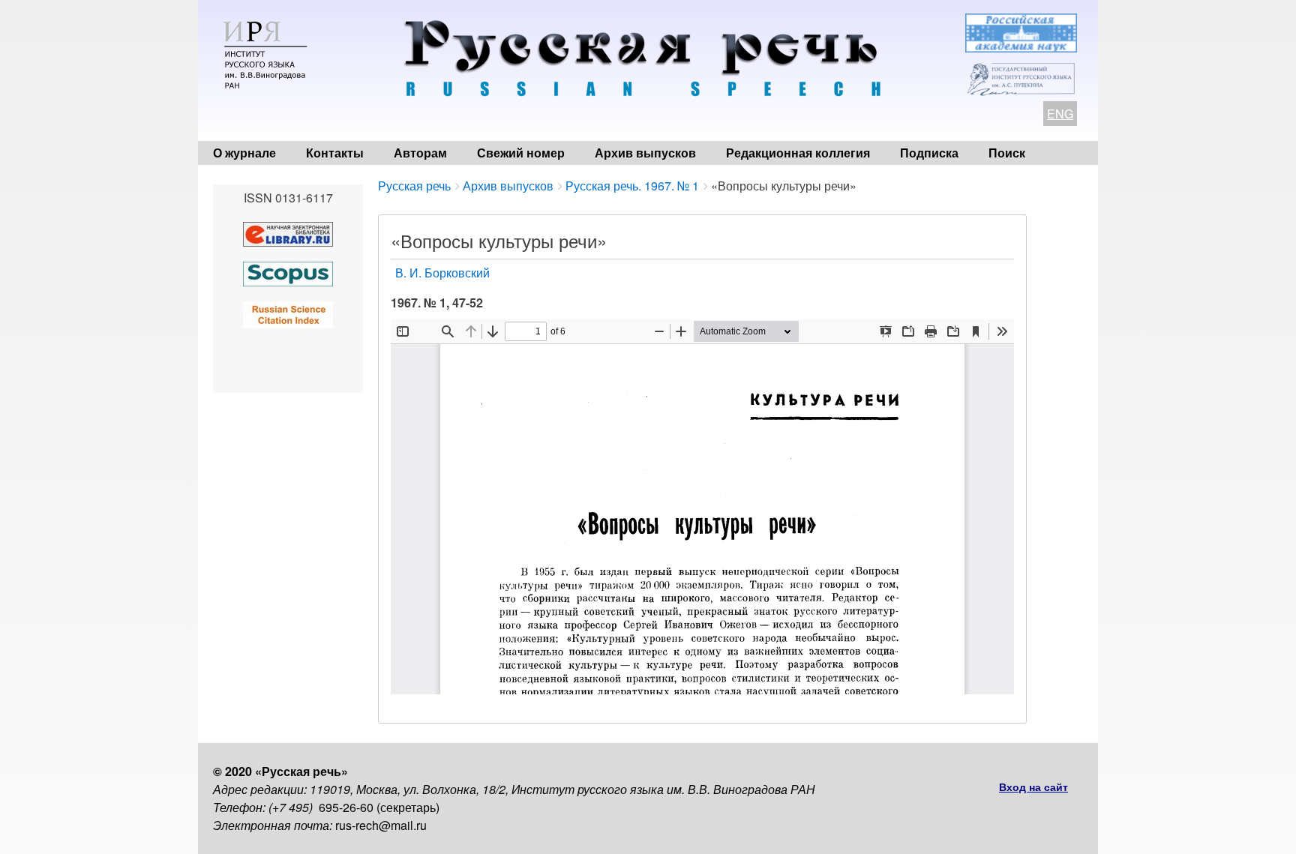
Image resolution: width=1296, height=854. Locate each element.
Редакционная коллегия (798, 152)
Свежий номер (521, 152)
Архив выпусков (645, 152)
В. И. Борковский (442, 272)
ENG (1060, 113)
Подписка (929, 152)
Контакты (335, 152)
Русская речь (414, 185)
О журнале (244, 152)
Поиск (1006, 152)
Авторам (420, 152)
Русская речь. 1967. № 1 (632, 185)
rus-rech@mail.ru (381, 825)
